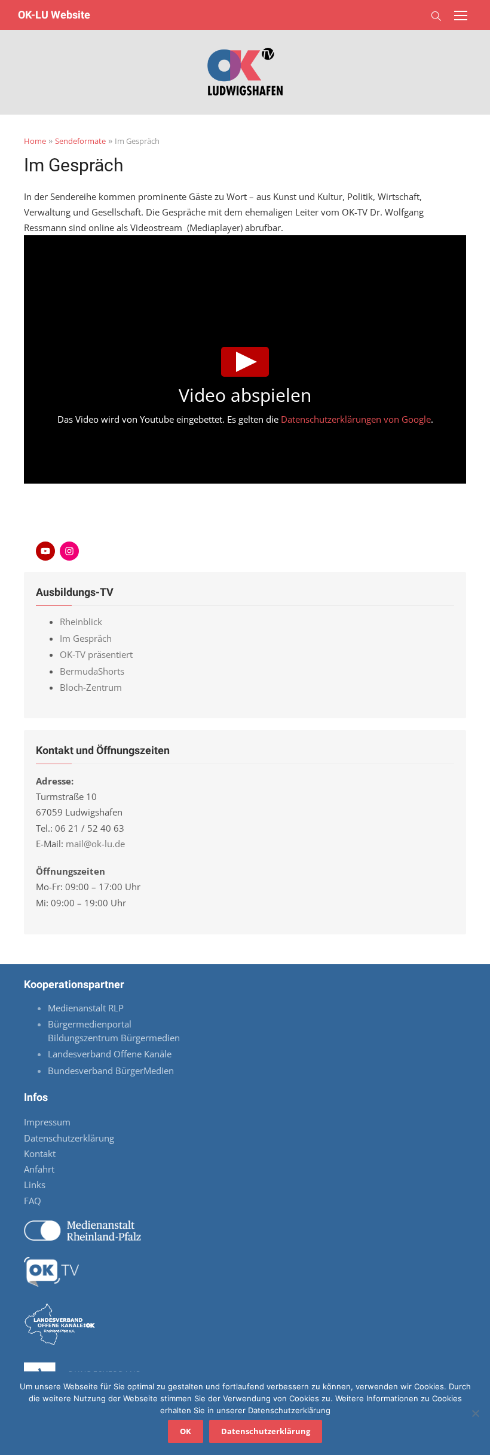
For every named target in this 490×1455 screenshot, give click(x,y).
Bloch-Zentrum (91, 687)
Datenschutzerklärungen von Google (356, 419)
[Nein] (475, 1413)
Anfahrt (39, 1169)
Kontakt (40, 1153)
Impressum (47, 1122)
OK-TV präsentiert (96, 654)
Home (35, 141)
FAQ (32, 1201)
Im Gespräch (86, 638)
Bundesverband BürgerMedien (111, 1070)
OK (185, 1431)
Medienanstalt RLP (86, 1008)
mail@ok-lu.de (95, 844)
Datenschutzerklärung (69, 1138)
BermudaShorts (92, 671)
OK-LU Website (54, 14)
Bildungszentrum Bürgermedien (115, 1038)
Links (34, 1185)
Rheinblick (81, 621)
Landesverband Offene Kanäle (111, 1054)
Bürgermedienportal (89, 1024)
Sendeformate (80, 141)
